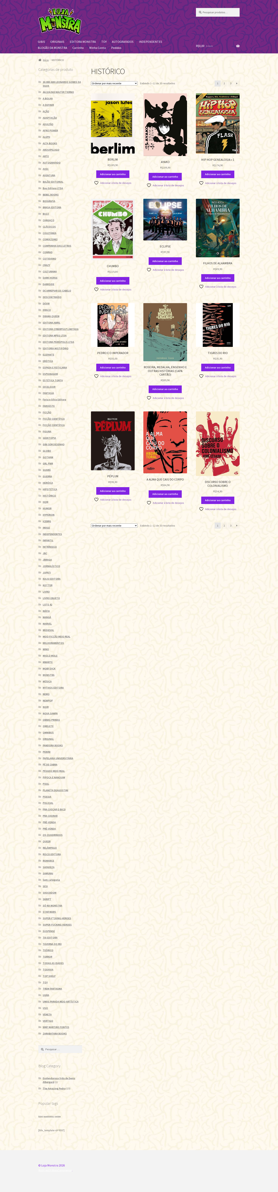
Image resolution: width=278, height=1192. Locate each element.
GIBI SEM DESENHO (53, 444)
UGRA (46, 995)
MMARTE (48, 662)
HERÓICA (48, 482)
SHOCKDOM (49, 892)
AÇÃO (46, 111)
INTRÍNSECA (50, 546)
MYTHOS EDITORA (53, 687)
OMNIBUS (48, 732)
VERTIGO (48, 1021)
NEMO (46, 694)
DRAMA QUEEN (51, 316)
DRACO (47, 310)
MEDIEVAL (48, 630)
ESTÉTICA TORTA (53, 380)
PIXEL (46, 784)
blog (40, 1116)
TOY (104, 42)
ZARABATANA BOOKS (55, 1033)
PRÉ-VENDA (49, 822)
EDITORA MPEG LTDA (55, 335)
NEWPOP (48, 700)
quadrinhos (48, 1116)
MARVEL (47, 623)
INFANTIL (48, 540)
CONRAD (48, 252)
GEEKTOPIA (49, 438)
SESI (45, 886)
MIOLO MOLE (50, 655)
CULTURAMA (50, 271)
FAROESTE (49, 406)
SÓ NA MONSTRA (52, 905)
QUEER (46, 841)
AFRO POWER (50, 130)
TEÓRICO (48, 950)
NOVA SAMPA (50, 713)
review (58, 1116)
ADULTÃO (48, 124)
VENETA (47, 1014)
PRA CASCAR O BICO (54, 809)
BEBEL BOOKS (51, 194)
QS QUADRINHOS (53, 835)
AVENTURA (49, 175)
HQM (45, 502)
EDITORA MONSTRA (83, 42)
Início (46, 60)
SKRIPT (47, 899)
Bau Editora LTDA (53, 188)
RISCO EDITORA (52, 854)
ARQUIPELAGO (51, 149)
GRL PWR (48, 463)
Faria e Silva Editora (54, 399)
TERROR (47, 956)
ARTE (46, 156)
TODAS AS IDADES (53, 963)
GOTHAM (48, 457)
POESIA (47, 796)
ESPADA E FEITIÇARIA (55, 367)
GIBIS (41, 42)
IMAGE (46, 527)
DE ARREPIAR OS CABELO (57, 290)
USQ (45, 1008)
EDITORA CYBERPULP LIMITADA (60, 329)
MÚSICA (47, 681)
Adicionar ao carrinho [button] (113, 174)
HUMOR (47, 508)
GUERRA (47, 476)
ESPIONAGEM (50, 374)
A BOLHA (48, 98)
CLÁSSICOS (49, 226)
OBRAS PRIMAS (51, 720)
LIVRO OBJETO (51, 598)
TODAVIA (48, 969)
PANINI (46, 752)
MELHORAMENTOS (53, 643)
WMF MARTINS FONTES (56, 1027)
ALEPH (46, 137)
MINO (46, 649)
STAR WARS (49, 912)
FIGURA (47, 431)
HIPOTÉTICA (50, 489)
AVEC (46, 169)
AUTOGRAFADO (52, 162)
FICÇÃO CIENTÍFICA (54, 418)
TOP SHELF (49, 976)
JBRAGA (47, 559)
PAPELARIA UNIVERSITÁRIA (58, 758)
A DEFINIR (48, 105)
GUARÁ (47, 470)
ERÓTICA (48, 361)
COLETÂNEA (49, 233)
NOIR (46, 707)
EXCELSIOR (49, 386)
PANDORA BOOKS (53, 745)
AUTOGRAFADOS (123, 42)
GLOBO (47, 450)
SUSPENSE (49, 931)
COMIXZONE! (50, 239)
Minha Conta (97, 48)
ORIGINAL (48, 739)
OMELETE (48, 726)
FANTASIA (48, 393)
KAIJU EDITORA (52, 578)
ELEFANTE (48, 354)
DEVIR (46, 303)
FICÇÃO (47, 412)
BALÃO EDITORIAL (53, 181)
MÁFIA (46, 611)
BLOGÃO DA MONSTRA (52, 48)
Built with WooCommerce (55, 1170)
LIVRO (46, 591)
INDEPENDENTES (150, 42)
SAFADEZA (48, 867)
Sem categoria (51, 880)
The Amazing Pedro (54, 1088)
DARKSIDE (48, 284)
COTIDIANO (49, 258)
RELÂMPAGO (50, 848)
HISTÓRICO (49, 495)
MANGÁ (47, 617)
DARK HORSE (50, 277)
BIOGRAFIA (49, 201)
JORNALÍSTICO (51, 566)
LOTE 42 (47, 604)
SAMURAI (48, 873)
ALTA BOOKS (50, 143)
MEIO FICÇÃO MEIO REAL (56, 636)
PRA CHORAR (50, 816)
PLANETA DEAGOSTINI (55, 790)
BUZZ (46, 213)
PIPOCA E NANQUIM (54, 777)
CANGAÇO (48, 220)
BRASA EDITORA (52, 207)
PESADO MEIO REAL (54, 771)
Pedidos (116, 48)
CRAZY (46, 265)
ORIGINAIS (57, 42)
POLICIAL (48, 803)
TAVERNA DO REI (52, 944)
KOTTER (47, 585)
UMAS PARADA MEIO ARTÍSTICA (60, 1001)
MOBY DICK (49, 668)
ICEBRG (47, 521)
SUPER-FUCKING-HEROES (57, 924)
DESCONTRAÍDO (52, 297)
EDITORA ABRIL (51, 322)
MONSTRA (48, 675)
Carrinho (78, 48)
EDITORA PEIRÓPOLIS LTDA (58, 342)
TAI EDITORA (50, 937)
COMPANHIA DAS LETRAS (57, 245)
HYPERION (48, 514)
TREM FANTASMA (52, 988)
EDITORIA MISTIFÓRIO (55, 348)
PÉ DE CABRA (50, 764)
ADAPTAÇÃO (50, 117)
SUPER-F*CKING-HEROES (57, 918)
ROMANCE (48, 860)
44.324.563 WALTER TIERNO (58, 92)
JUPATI (47, 572)
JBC (45, 553)
